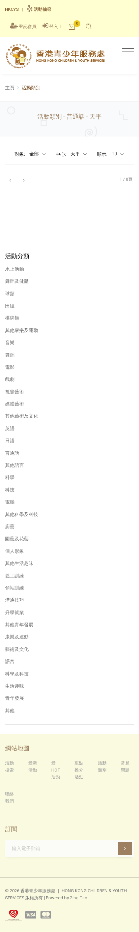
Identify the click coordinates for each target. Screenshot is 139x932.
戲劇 (10, 379)
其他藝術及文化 (21, 416)
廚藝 (10, 526)
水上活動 (14, 269)
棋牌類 (12, 318)
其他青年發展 (19, 624)
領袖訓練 (14, 588)
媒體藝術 (14, 404)
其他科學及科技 (21, 514)
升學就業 (14, 612)
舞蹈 (10, 355)
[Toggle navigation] (126, 48)
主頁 (10, 87)
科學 (10, 477)
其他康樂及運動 (21, 330)
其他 (10, 710)
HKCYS (12, 9)
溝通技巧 (14, 600)
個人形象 (14, 551)
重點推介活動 (79, 770)
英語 (10, 428)
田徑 (10, 305)
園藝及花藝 (17, 538)
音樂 (10, 342)
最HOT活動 (55, 770)
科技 (10, 489)
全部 (34, 153)
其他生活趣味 (19, 563)
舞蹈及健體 (17, 281)
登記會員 (27, 26)
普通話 (12, 453)
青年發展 (14, 698)
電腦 (10, 502)
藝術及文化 (17, 649)
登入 (53, 26)
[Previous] (10, 180)
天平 (76, 153)
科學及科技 (17, 674)
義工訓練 (14, 575)
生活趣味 (14, 686)
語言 (10, 661)
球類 (10, 293)
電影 (10, 367)
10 (115, 153)
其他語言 (14, 465)
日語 (10, 440)
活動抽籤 (42, 9)
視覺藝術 (14, 391)
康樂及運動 (17, 636)
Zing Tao (78, 897)
